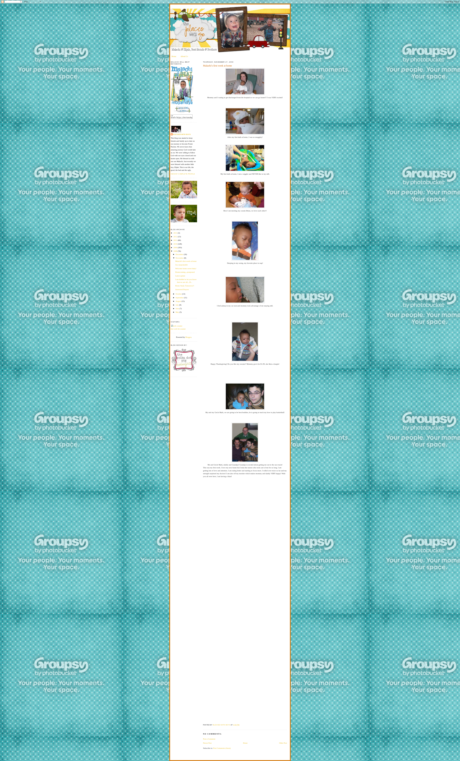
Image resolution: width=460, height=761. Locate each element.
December (180, 254)
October (179, 294)
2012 (175, 237)
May (177, 312)
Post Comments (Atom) (222, 748)
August (178, 301)
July (177, 305)
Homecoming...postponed (185, 272)
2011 (175, 240)
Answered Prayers (182, 289)
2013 (175, 233)
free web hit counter (178, 329)
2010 (175, 244)
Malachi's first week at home (186, 261)
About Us (184, 56)
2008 (175, 251)
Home (174, 56)
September (180, 298)
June (178, 308)
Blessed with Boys (182, 134)
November (180, 258)
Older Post (283, 743)
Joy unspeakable (181, 265)
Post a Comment (209, 739)
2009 (175, 247)
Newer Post (207, 743)
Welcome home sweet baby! (185, 268)
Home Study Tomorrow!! (184, 286)
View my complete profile (183, 174)
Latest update (180, 276)
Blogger (188, 337)
